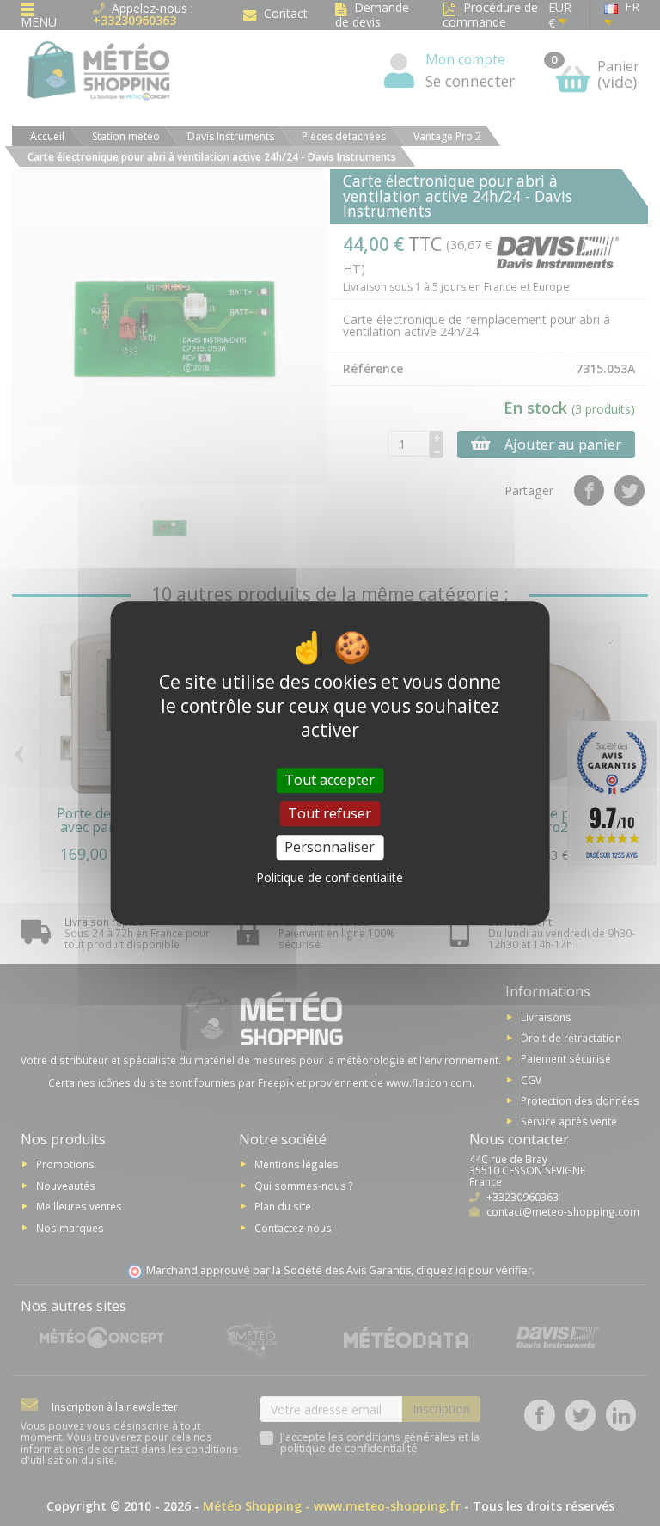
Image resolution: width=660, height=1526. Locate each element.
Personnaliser (329, 846)
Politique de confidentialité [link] (329, 877)
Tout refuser (329, 813)
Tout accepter (329, 779)
